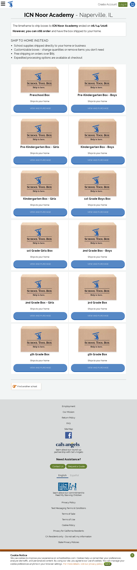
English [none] (62, 475)
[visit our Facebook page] (68, 435)
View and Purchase (40, 108)
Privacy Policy (69, 502)
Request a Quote (76, 466)
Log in (123, 4)
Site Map (68, 429)
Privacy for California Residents (68, 531)
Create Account (107, 4)
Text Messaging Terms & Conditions (68, 508)
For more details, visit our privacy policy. (83, 564)
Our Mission (68, 412)
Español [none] (74, 475)
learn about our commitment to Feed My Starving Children (68, 494)
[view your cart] (132, 4)
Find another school (27, 386)
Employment (68, 406)
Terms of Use (68, 519)
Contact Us (57, 466)
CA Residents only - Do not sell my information (68, 536)
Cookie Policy (68, 525)
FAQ (68, 423)
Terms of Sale (68, 514)
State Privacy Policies (68, 542)
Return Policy (68, 417)
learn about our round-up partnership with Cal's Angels (68, 451)
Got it (107, 564)
